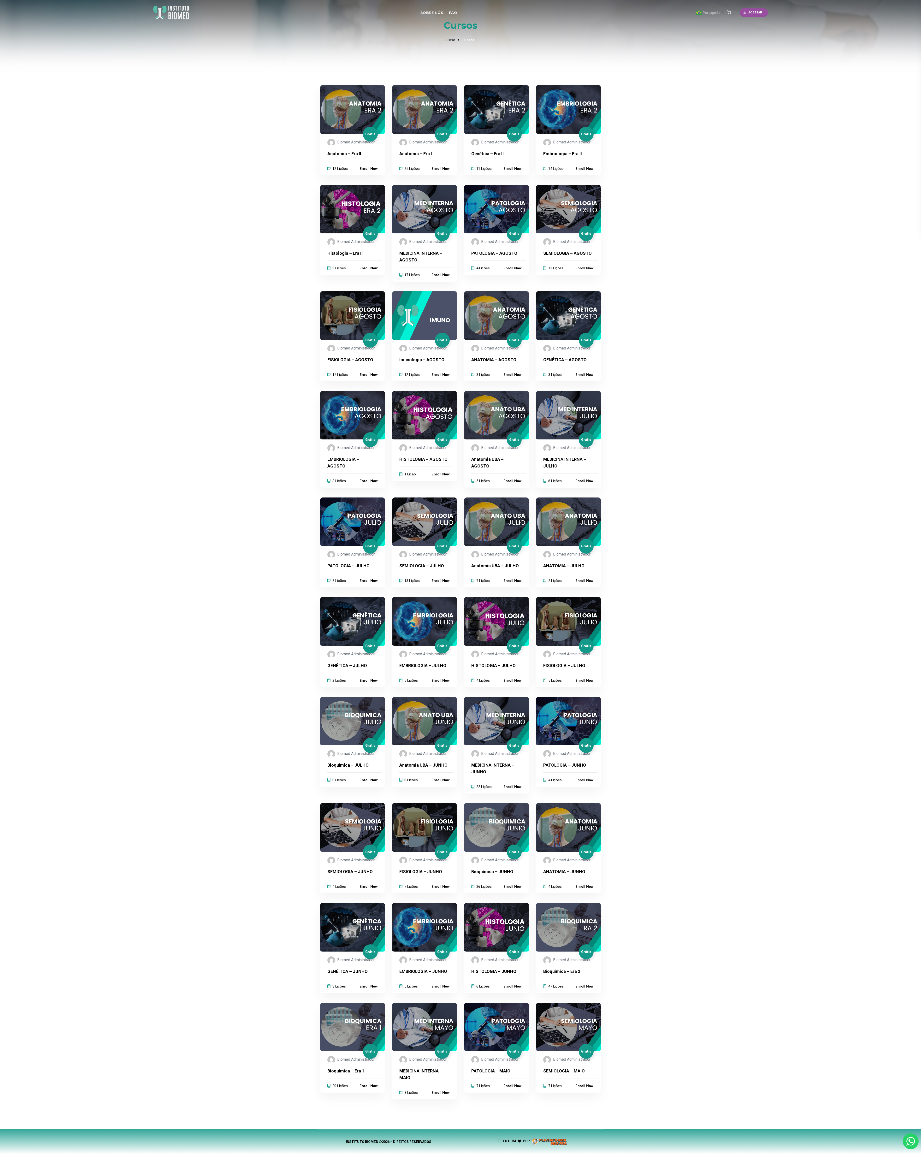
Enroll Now (369, 168)
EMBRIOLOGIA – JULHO (422, 665)
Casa (450, 40)
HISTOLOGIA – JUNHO (493, 971)
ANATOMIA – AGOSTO (493, 359)
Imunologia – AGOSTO (421, 359)
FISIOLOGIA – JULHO (564, 665)
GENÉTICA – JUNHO (347, 971)
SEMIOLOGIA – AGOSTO (567, 253)
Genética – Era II (487, 153)
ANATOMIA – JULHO (563, 565)
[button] (728, 13)
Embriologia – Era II (562, 153)
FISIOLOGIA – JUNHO (420, 871)
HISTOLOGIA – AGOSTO (423, 459)
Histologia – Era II (345, 253)
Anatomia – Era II (344, 153)
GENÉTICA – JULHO (347, 665)
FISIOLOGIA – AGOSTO (350, 359)
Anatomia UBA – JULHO (495, 565)
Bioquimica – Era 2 (561, 971)
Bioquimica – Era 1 (345, 1070)
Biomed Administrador (356, 142)
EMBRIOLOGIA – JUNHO (423, 971)
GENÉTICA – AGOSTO (565, 359)
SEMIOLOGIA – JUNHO (350, 871)
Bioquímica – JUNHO (492, 871)
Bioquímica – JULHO (348, 765)
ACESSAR (755, 12)
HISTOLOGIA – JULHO (493, 665)
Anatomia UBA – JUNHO (423, 765)
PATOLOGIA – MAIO (490, 1070)
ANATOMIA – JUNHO (564, 871)
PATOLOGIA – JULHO (348, 565)
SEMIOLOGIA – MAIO (564, 1070)
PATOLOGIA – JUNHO (564, 765)
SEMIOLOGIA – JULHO (421, 565)
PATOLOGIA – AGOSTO (494, 253)
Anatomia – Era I (415, 153)
